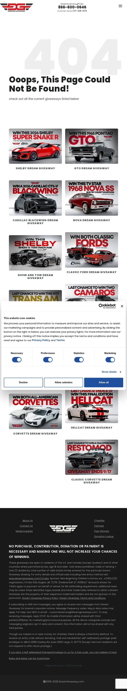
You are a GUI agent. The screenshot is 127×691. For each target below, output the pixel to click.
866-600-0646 (72, 7)
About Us (27, 520)
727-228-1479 (80, 10)
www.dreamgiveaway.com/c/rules (29, 578)
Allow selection (63, 382)
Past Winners (101, 531)
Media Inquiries (24, 531)
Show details (109, 372)
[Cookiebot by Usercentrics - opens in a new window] (101, 306)
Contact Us (26, 526)
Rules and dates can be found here (29, 658)
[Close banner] (122, 306)
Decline (23, 382)
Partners (99, 526)
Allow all (104, 382)
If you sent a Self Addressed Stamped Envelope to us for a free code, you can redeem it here (63, 652)
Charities (99, 520)
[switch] (48, 359)
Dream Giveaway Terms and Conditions (83, 598)
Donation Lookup (104, 536)
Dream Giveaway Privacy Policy (40, 598)
